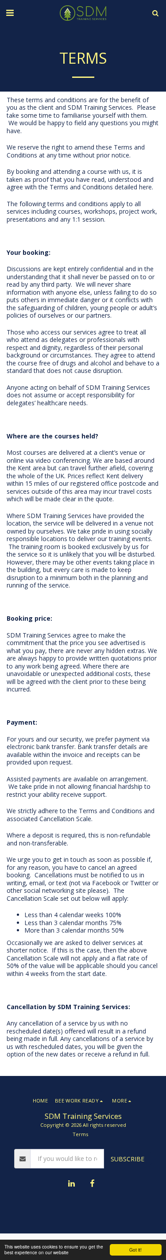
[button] (9, 13)
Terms (80, 1134)
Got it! (135, 1249)
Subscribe (127, 1159)
